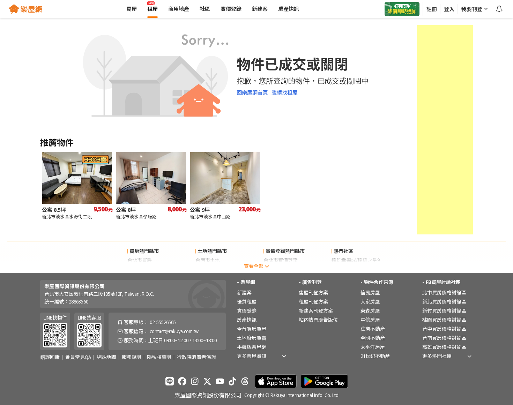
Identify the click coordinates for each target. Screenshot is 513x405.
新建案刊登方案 (316, 310)
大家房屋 (370, 301)
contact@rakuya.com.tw (174, 331)
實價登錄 (246, 310)
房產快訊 (246, 319)
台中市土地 (207, 269)
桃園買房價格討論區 (444, 319)
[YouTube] (220, 381)
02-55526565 (163, 322)
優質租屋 (246, 301)
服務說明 (131, 357)
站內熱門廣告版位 (318, 319)
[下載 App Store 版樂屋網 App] (276, 381)
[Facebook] (182, 381)
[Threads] (245, 381)
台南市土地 (207, 260)
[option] (77, 186)
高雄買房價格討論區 (444, 347)
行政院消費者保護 (196, 357)
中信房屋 (370, 319)
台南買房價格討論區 (444, 338)
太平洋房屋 (372, 347)
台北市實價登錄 (280, 260)
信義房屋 (370, 292)
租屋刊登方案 (313, 301)
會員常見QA (78, 357)
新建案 (244, 292)
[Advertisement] (445, 129)
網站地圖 (106, 357)
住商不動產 (372, 328)
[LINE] (169, 381)
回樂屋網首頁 (252, 92)
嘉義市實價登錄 (280, 269)
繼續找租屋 (285, 92)
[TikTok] (232, 381)
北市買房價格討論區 (444, 292)
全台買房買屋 (251, 328)
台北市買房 (139, 260)
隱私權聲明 (159, 357)
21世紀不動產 (375, 356)
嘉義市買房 (139, 269)
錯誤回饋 (50, 357)
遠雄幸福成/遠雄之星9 (356, 260)
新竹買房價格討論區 (444, 310)
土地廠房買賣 (251, 338)
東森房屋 (370, 310)
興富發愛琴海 (346, 269)
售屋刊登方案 (313, 292)
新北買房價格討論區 (444, 301)
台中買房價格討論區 (444, 328)
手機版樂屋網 (251, 347)
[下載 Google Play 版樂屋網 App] (324, 381)
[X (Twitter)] (207, 381)
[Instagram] (195, 381)
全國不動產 (372, 338)
